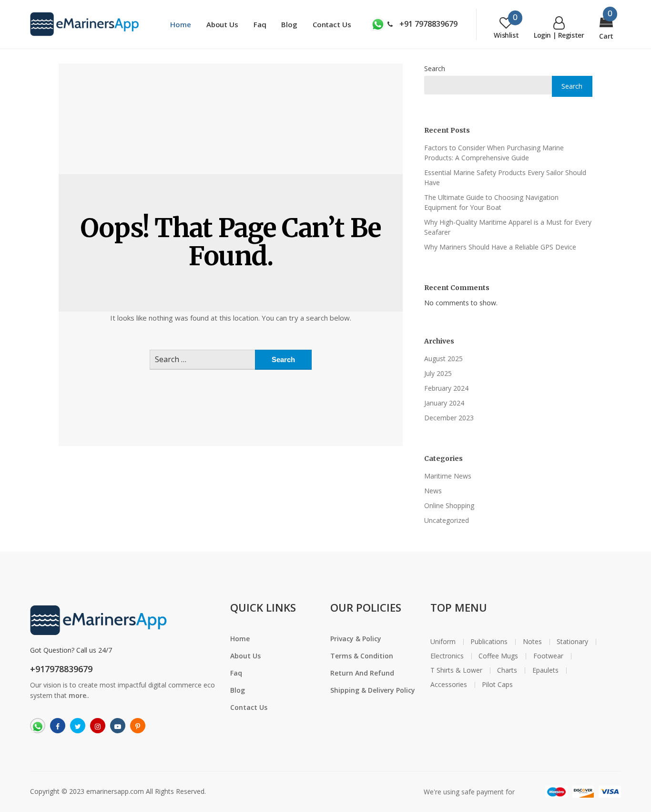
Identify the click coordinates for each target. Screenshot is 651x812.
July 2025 (438, 373)
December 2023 (449, 417)
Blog (289, 24)
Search (434, 68)
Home (180, 24)
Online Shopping (449, 505)
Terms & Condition (361, 655)
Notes (532, 641)
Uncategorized (446, 520)
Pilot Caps (497, 684)
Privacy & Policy (355, 638)
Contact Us (332, 24)
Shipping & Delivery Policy (372, 690)
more (77, 695)
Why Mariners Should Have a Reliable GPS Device (500, 246)
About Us (222, 24)
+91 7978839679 (427, 24)
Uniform (443, 641)
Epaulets (545, 670)
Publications (489, 641)
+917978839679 (61, 669)
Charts (507, 670)
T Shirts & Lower (456, 670)
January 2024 (444, 402)
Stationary (572, 641)
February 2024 (446, 388)
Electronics (447, 656)
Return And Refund (362, 672)
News (433, 490)
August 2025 (443, 358)
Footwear (548, 656)
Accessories (448, 684)
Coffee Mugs (498, 656)
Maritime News (447, 475)
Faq (260, 24)
